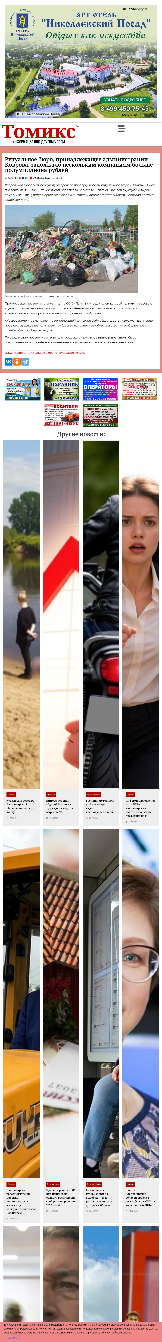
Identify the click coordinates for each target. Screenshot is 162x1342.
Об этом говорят (94, 1184)
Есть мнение (53, 1184)
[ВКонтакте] (8, 362)
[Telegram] (25, 362)
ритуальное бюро (40, 352)
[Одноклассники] (17, 362)
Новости (11, 795)
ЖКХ (8, 352)
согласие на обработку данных (139, 1328)
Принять (12, 1337)
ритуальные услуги (70, 352)
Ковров (19, 352)
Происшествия (93, 795)
